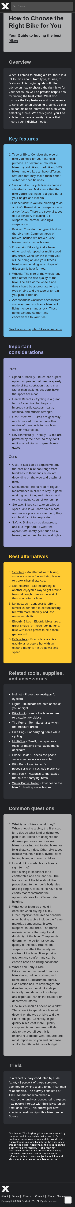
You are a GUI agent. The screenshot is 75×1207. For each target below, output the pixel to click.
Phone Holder (21, 755)
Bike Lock (19, 713)
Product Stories (56, 1196)
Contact (39, 1196)
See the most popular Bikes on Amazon (35, 329)
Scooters (18, 572)
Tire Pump (19, 722)
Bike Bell (18, 764)
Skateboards (20, 585)
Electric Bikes (21, 621)
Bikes (13, 41)
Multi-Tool (18, 741)
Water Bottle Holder (25, 783)
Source (13, 1116)
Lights (16, 704)
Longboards (20, 603)
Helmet (17, 694)
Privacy (27, 1196)
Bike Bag (18, 732)
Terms (15, 1196)
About (4, 1196)
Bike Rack (19, 773)
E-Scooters (19, 639)
